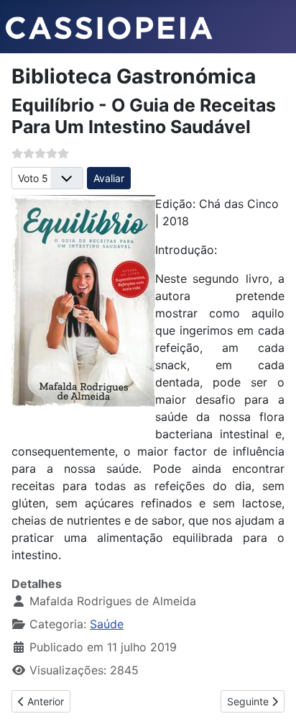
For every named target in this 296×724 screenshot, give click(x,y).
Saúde (107, 624)
